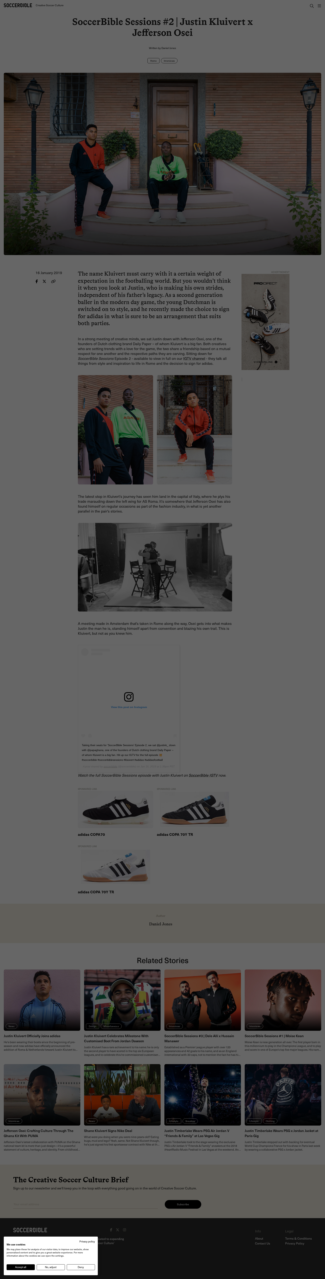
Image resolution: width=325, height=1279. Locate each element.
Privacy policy (87, 1241)
